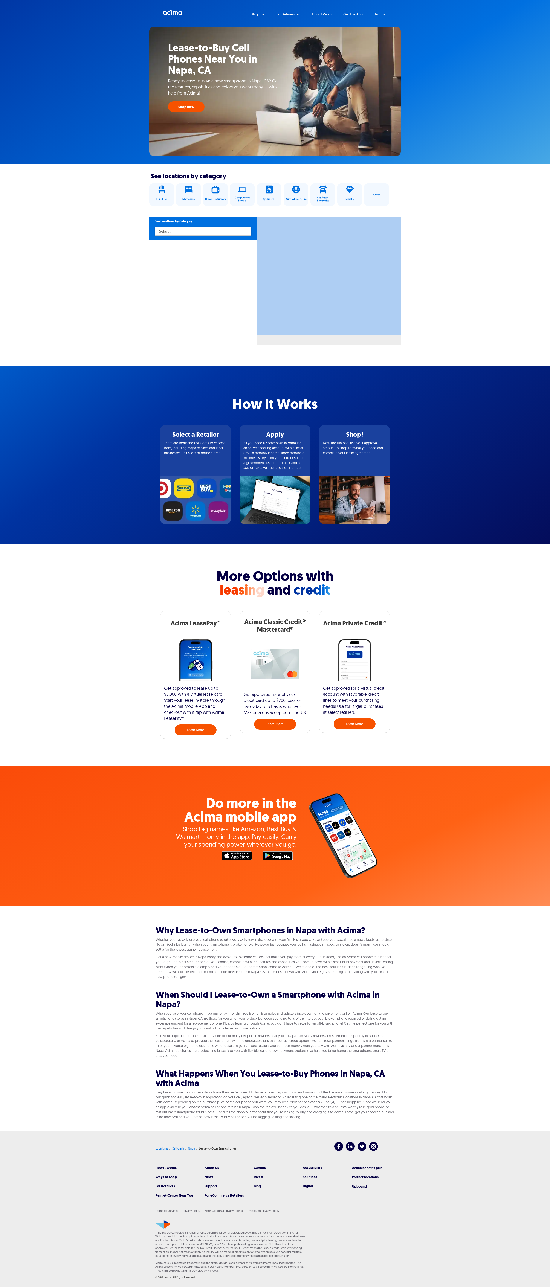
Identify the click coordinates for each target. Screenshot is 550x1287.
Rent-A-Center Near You (174, 1195)
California (178, 1148)
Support (211, 1186)
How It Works (166, 1167)
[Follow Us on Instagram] (371, 1149)
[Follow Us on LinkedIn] (348, 1149)
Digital (308, 1186)
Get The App (353, 14)
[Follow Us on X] (359, 1149)
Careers (260, 1167)
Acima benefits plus (367, 1168)
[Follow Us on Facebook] (336, 1149)
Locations (161, 1148)
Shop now (186, 107)
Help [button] (377, 14)
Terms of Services (166, 1211)
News (209, 1177)
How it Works (322, 14)
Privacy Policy (191, 1211)
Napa (191, 1148)
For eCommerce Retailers (224, 1195)
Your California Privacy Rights (224, 1211)
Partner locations (365, 1177)
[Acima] (162, 1224)
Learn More (195, 730)
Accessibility (312, 1167)
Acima (172, 14)
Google (280, 856)
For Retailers (165, 1186)
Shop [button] (255, 14)
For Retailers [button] (286, 14)
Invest (258, 1177)
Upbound (359, 1186)
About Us (212, 1167)
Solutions (310, 1177)
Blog (257, 1186)
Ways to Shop (166, 1177)
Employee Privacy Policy (263, 1211)
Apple (239, 856)
